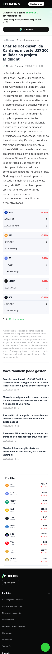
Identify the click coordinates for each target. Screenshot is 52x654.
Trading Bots (7, 646)
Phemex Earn (7, 633)
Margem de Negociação (11, 613)
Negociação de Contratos (12, 600)
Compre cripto (8, 620)
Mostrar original (16, 319)
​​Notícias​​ (10, 40)
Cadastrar (28, 29)
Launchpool (7, 640)
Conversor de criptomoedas (13, 626)
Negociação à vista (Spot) (12, 606)
